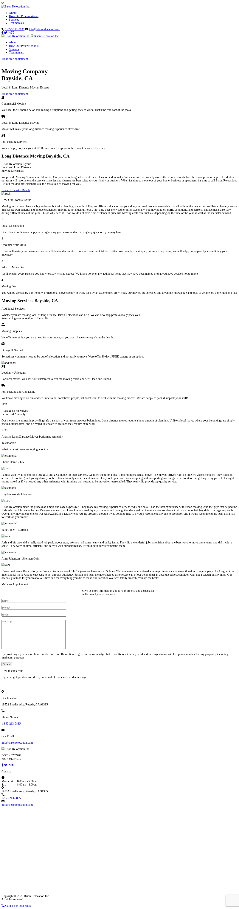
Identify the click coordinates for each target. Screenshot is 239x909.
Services (14, 19)
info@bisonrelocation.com (44, 29)
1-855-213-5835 (14, 29)
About (12, 12)
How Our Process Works (23, 16)
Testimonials (16, 23)
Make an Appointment (14, 58)
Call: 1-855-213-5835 (17, 905)
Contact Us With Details (15, 190)
